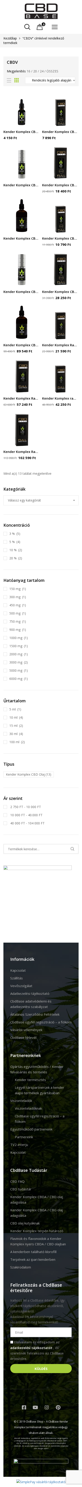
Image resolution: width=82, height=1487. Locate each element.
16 (28, 71)
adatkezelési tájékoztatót (31, 1348)
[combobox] (41, 500)
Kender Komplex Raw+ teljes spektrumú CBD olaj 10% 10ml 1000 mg (60, 345)
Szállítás (16, 978)
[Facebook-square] (23, 1407)
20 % (13, 558)
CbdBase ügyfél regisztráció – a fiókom (41, 1022)
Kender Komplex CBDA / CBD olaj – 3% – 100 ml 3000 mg (21, 238)
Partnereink (24, 1137)
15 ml (13, 725)
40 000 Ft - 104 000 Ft (27, 823)
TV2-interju (19, 1144)
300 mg (14, 597)
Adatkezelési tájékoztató (29, 993)
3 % (12, 533)
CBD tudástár (20, 1189)
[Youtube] (35, 1407)
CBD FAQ (17, 1181)
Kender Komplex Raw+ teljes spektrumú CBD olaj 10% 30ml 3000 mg (21, 398)
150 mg (14, 589)
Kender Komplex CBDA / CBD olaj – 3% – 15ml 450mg (21, 185)
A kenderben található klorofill (33, 1251)
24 (42, 71)
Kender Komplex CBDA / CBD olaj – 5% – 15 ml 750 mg (21, 291)
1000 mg (15, 638)
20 (35, 71)
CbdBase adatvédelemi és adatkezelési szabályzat (30, 1004)
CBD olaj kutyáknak (25, 1223)
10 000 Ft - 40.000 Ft (26, 815)
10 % (13, 550)
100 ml (14, 742)
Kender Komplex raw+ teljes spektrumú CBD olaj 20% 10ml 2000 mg (60, 398)
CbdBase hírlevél (23, 1037)
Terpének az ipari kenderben (32, 1259)
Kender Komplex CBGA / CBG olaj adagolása (36, 1213)
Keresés (72, 849)
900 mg (14, 629)
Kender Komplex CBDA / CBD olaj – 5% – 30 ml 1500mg (60, 291)
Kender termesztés (30, 1079)
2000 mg (15, 654)
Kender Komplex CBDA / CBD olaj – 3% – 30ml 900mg (60, 185)
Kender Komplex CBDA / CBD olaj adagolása (36, 1199)
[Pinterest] (58, 1407)
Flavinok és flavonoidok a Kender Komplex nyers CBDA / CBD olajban (38, 1241)
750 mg (14, 621)
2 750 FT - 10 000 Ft (25, 807)
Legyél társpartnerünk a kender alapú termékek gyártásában (39, 1090)
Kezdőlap (10, 38)
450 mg (14, 605)
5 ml (12, 709)
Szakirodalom (20, 1267)
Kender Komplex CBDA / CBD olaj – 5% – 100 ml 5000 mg (21, 345)
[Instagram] (46, 1407)
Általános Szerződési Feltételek (34, 1014)
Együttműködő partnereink (31, 1129)
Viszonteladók (21, 1100)
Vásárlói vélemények (26, 1029)
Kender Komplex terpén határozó (36, 1231)
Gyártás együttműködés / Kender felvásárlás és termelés (37, 1069)
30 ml (13, 734)
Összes (52, 71)
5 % (12, 542)
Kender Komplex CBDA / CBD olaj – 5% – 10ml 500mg (60, 238)
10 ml (13, 717)
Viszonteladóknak (28, 1108)
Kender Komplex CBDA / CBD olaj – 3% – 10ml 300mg (60, 131)
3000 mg (15, 662)
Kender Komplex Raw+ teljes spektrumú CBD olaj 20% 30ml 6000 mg (21, 451)
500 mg (14, 613)
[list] (9, 80)
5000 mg (15, 670)
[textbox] (41, 500)
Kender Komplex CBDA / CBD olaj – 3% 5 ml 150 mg (21, 131)
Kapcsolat (18, 970)
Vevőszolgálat (21, 985)
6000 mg (15, 678)
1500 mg (15, 646)
